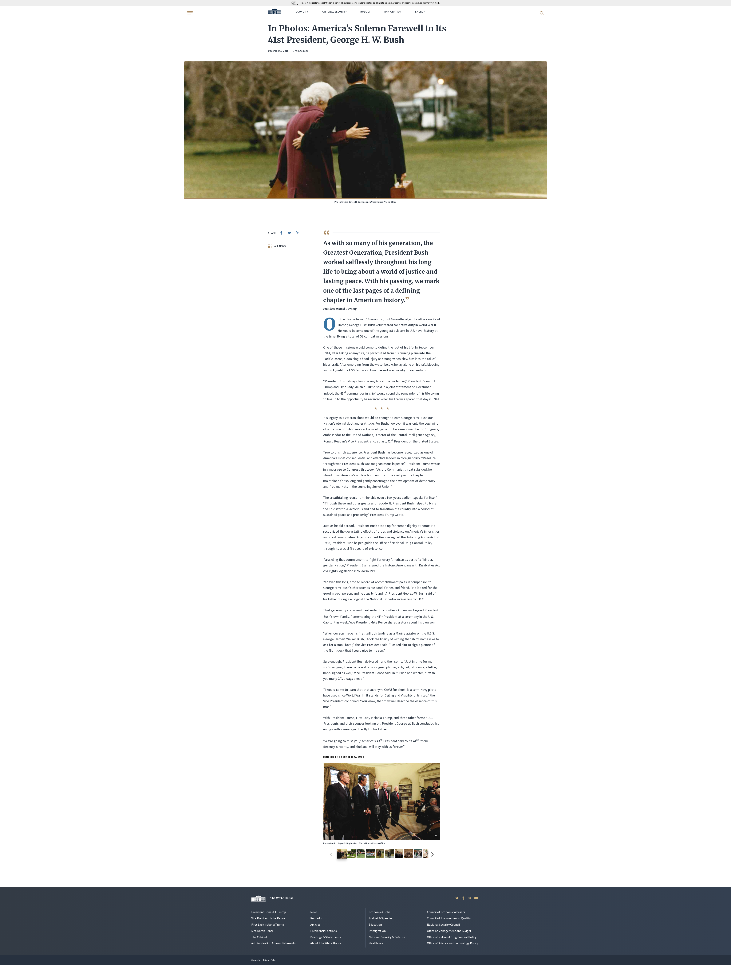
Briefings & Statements (325, 937)
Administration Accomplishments (273, 943)
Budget (365, 11)
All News (280, 246)
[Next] (432, 854)
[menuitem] (281, 233)
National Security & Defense (387, 937)
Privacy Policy (270, 960)
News (313, 912)
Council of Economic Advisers (446, 912)
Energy (420, 11)
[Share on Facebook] (281, 233)
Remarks (316, 918)
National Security (334, 11)
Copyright (256, 960)
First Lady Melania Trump (267, 924)
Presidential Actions (323, 931)
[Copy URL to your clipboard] (297, 233)
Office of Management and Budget (449, 931)
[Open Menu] (189, 12)
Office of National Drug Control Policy (451, 937)
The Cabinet (259, 937)
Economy (302, 11)
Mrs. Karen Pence (262, 931)
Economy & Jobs (379, 912)
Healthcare (376, 943)
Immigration (392, 11)
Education (375, 924)
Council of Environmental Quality (449, 918)
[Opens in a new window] (436, 836)
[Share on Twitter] (289, 233)
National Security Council (443, 924)
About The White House (325, 943)
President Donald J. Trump (268, 912)
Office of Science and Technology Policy (452, 943)
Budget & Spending (381, 918)
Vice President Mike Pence (268, 918)
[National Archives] (295, 2)
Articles (315, 924)
